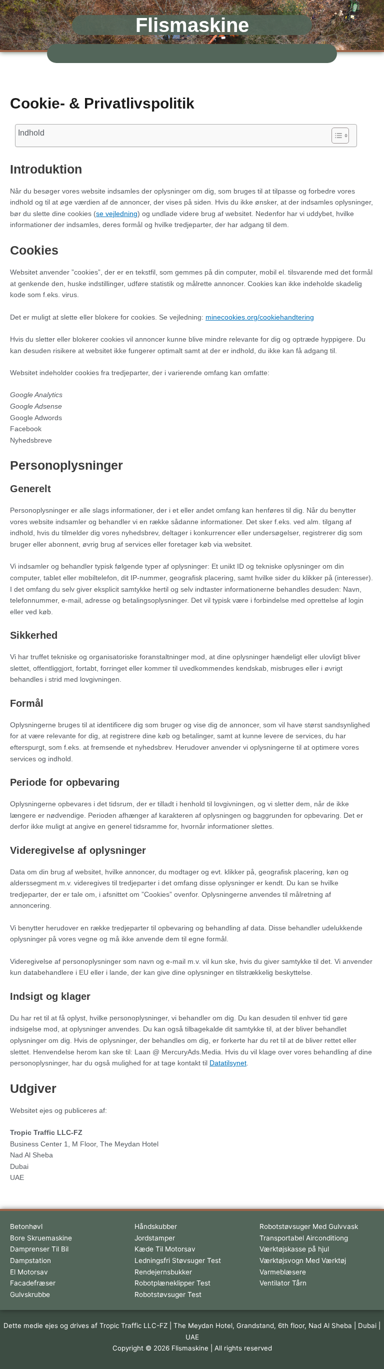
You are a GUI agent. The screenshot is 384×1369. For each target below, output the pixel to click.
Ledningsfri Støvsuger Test (177, 1260)
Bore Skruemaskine (41, 1238)
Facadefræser (33, 1283)
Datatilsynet (228, 1063)
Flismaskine (192, 25)
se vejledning (117, 214)
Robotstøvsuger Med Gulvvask (309, 1226)
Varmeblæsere (283, 1272)
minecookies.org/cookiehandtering (260, 317)
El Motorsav (29, 1272)
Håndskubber (155, 1226)
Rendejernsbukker (163, 1272)
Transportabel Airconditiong (304, 1238)
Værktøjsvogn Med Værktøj (303, 1260)
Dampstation (30, 1260)
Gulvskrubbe (30, 1294)
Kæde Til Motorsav (165, 1249)
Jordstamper (154, 1238)
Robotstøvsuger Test (168, 1294)
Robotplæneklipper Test (172, 1283)
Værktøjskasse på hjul (294, 1249)
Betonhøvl (26, 1226)
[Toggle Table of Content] (335, 135)
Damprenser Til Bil (39, 1249)
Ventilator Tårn (283, 1283)
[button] (192, 53)
